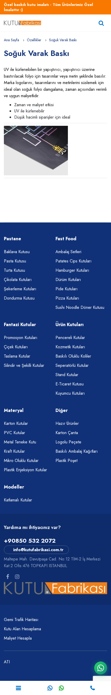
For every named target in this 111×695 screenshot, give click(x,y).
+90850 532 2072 (30, 540)
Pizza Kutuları (67, 298)
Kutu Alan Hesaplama (22, 629)
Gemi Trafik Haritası (21, 620)
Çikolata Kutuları (18, 280)
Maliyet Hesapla (18, 638)
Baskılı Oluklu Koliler (73, 356)
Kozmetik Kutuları (70, 347)
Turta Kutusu (14, 270)
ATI (7, 662)
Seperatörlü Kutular (72, 365)
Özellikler (34, 40)
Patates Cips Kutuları (74, 261)
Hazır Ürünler (67, 423)
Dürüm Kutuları (68, 280)
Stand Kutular (67, 375)
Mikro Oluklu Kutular (21, 461)
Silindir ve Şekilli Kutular (24, 365)
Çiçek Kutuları (16, 347)
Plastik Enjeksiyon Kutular (25, 470)
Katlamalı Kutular (18, 500)
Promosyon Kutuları (20, 338)
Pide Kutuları (67, 289)
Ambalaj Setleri (68, 252)
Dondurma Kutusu (19, 298)
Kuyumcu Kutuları (70, 393)
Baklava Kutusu (17, 252)
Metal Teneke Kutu (20, 442)
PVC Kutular (14, 433)
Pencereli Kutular (70, 338)
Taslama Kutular (17, 356)
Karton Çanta (67, 433)
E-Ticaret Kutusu (70, 384)
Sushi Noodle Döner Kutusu (80, 307)
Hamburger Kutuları (72, 270)
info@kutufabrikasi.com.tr (38, 550)
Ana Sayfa (11, 40)
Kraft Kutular (14, 451)
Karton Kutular (16, 423)
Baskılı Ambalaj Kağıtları (77, 451)
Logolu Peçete (68, 442)
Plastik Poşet (66, 461)
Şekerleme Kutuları (20, 289)
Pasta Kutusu (15, 261)
